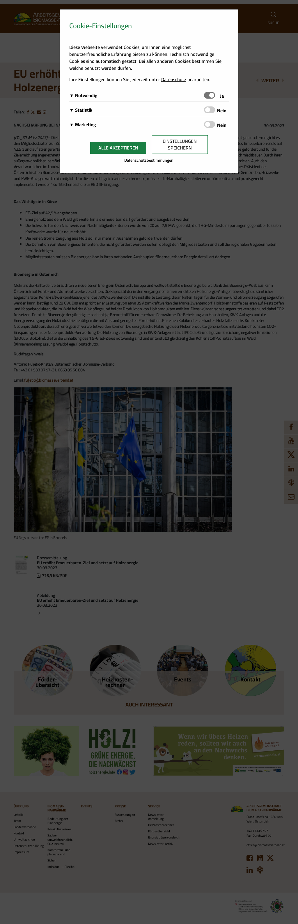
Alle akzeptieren (118, 147)
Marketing (85, 124)
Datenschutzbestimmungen (148, 160)
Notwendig (86, 95)
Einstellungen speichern (180, 144)
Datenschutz (173, 79)
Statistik (83, 109)
